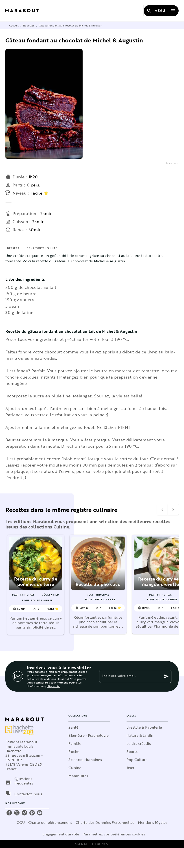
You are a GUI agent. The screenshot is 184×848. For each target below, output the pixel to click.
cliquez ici (53, 686)
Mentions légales (152, 822)
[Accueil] (24, 10)
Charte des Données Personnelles (105, 822)
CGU (21, 822)
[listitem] (9, 813)
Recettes (28, 25)
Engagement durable (60, 834)
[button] (35, 585)
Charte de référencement (50, 822)
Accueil (14, 25)
